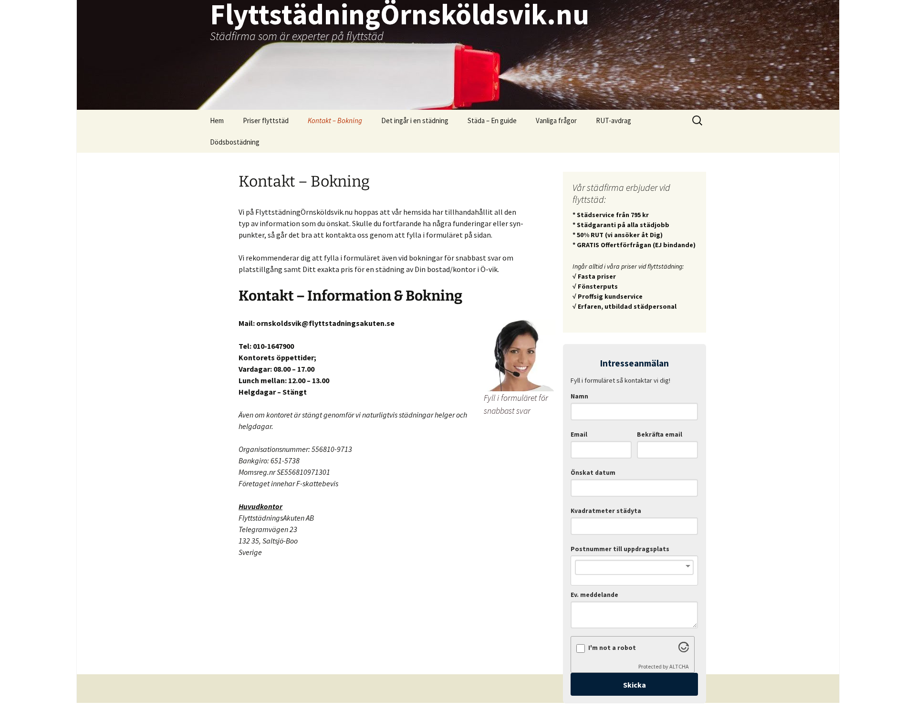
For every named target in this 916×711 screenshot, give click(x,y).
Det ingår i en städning (414, 120)
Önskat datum (593, 473)
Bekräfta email (659, 434)
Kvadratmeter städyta (606, 511)
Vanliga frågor (556, 120)
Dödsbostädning (235, 141)
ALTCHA (679, 666)
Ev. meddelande (594, 595)
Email (579, 434)
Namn (579, 396)
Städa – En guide (492, 120)
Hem (217, 120)
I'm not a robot (612, 648)
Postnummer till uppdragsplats (620, 549)
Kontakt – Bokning (335, 120)
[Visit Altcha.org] (683, 649)
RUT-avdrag (613, 120)
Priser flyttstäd (266, 120)
